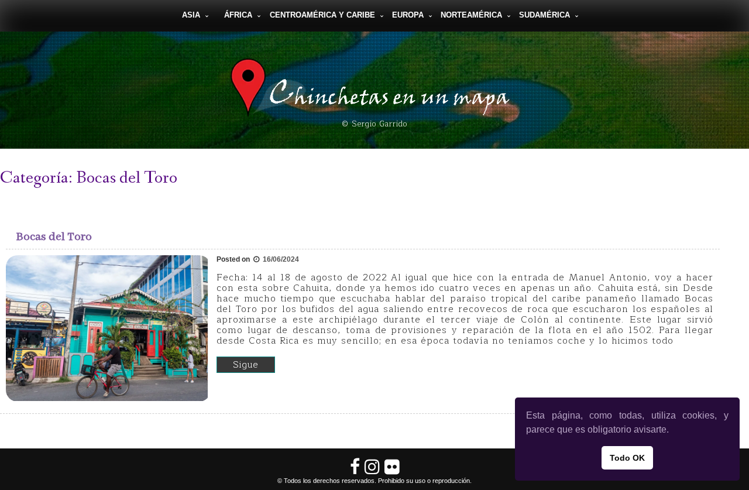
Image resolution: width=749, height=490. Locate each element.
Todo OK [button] (627, 457)
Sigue (246, 364)
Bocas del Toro (54, 236)
